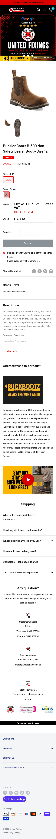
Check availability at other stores (23, 260)
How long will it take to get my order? (23, 529)
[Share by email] (51, 271)
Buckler (7, 163)
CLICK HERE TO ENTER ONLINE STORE (28, 2)
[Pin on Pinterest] (39, 271)
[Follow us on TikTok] (22, 793)
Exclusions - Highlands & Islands (20, 561)
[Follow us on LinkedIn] (28, 793)
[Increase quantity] (33, 232)
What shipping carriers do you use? (22, 540)
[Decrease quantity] (17, 232)
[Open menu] (4, 10)
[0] (50, 10)
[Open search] (38, 9)
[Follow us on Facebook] (5, 793)
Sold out (28, 243)
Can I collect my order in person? (20, 572)
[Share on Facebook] (34, 271)
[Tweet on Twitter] (45, 271)
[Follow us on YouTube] (16, 793)
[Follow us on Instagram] (11, 793)
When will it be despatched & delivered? (19, 517)
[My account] (44, 9)
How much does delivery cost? (19, 551)
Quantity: (7, 232)
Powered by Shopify (11, 832)
